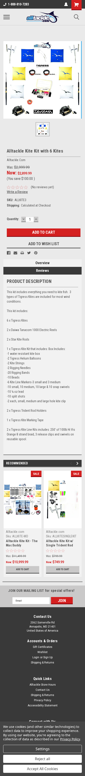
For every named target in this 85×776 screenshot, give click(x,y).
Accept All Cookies (42, 768)
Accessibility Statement (43, 705)
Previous (71, 463)
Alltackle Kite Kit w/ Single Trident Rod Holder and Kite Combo (62, 545)
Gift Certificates (42, 647)
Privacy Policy (42, 700)
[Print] (22, 253)
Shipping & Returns (42, 662)
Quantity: (13, 219)
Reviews (42, 270)
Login (35, 657)
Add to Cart (22, 569)
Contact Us (43, 689)
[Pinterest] (36, 253)
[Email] (15, 253)
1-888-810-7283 (18, 4)
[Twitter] (29, 253)
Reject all (42, 758)
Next (78, 463)
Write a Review (17, 192)
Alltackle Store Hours (42, 684)
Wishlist (42, 652)
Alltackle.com (15, 532)
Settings (43, 748)
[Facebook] (8, 253)
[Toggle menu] (6, 17)
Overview (42, 263)
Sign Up (48, 657)
